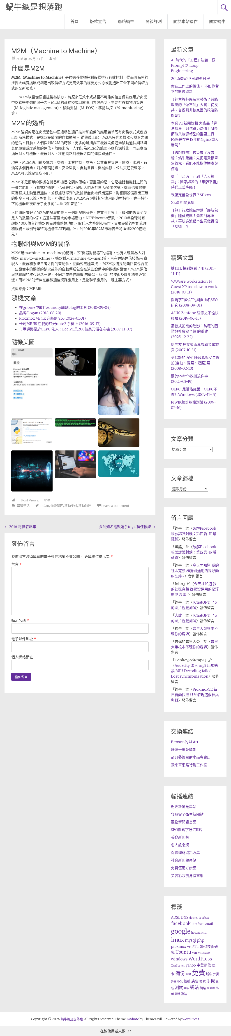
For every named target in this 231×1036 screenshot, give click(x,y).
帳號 (187, 981)
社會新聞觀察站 (183, 860)
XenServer (178, 965)
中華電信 (204, 965)
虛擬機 (211, 988)
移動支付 (71, 506)
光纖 (188, 974)
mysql (190, 940)
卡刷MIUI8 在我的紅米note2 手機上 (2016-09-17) (60, 323)
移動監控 (85, 506)
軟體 (177, 994)
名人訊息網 (180, 845)
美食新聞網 (180, 837)
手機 (211, 980)
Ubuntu (183, 952)
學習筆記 (23, 506)
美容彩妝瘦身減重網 (187, 875)
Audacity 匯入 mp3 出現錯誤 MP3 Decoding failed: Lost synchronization (194, 670)
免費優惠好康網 (183, 868)
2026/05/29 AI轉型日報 (190, 78)
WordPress (200, 959)
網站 (194, 987)
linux (177, 940)
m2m (44, 506)
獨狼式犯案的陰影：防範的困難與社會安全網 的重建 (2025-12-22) (194, 331)
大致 (178, 615)
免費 (198, 973)
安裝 (173, 981)
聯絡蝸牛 (126, 21)
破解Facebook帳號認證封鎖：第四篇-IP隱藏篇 (193, 533)
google (180, 931)
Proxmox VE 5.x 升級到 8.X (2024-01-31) (52, 318)
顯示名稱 (20, 620)
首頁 (74, 21)
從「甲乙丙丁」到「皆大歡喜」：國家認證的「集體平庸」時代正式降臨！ (194, 181)
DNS (184, 917)
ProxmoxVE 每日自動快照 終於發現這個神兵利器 (195, 694)
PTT (195, 946)
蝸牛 (56, 59)
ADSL (175, 917)
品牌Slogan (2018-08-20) (40, 313)
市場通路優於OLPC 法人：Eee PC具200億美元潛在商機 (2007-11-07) (75, 329)
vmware (204, 953)
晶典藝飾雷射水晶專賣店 (191, 757)
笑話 (186, 988)
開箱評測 (154, 21)
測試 (179, 987)
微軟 (202, 981)
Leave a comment (115, 506)
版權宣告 (98, 21)
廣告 (195, 981)
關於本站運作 (185, 21)
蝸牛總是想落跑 (34, 7)
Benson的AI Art (184, 742)
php (200, 940)
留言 (16, 564)
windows (179, 959)
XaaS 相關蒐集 (182, 202)
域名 (209, 974)
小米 (180, 981)
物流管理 (57, 506)
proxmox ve (181, 946)
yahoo (191, 965)
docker (193, 917)
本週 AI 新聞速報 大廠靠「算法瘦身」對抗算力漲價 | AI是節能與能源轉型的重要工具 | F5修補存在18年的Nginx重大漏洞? (195, 134)
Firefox (197, 924)
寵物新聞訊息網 (183, 822)
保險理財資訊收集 (185, 852)
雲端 (184, 994)
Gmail (208, 924)
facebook (181, 923)
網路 (203, 988)
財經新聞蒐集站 (183, 806)
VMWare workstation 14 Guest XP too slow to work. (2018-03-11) (194, 286)
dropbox (204, 917)
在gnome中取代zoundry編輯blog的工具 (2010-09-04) (65, 307)
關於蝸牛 (217, 21)
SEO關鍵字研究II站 (186, 829)
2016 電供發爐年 (20, 526)
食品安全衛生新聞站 (187, 814)
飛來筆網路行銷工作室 (189, 765)
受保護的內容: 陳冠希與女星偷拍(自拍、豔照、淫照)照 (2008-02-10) (195, 363)
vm (194, 953)
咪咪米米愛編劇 (183, 749)
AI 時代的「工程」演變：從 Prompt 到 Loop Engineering (193, 65)
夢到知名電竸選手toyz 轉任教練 (127, 526)
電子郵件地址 (23, 639)
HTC (204, 932)
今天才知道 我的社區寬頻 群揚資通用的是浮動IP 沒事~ (195, 570)
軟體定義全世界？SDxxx (191, 195)
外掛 (216, 974)
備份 (180, 973)
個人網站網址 (22, 657)
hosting (196, 932)
